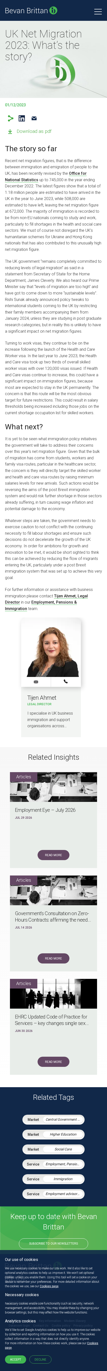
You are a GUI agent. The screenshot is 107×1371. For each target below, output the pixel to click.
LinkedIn (22, 118)
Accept (15, 1359)
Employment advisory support (64, 1194)
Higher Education (63, 1134)
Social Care (63, 1149)
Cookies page (49, 1286)
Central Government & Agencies (64, 1119)
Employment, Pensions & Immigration (64, 1164)
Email (34, 118)
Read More (53, 855)
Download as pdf (34, 131)
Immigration (63, 1179)
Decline (40, 1359)
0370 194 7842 (66, 682)
